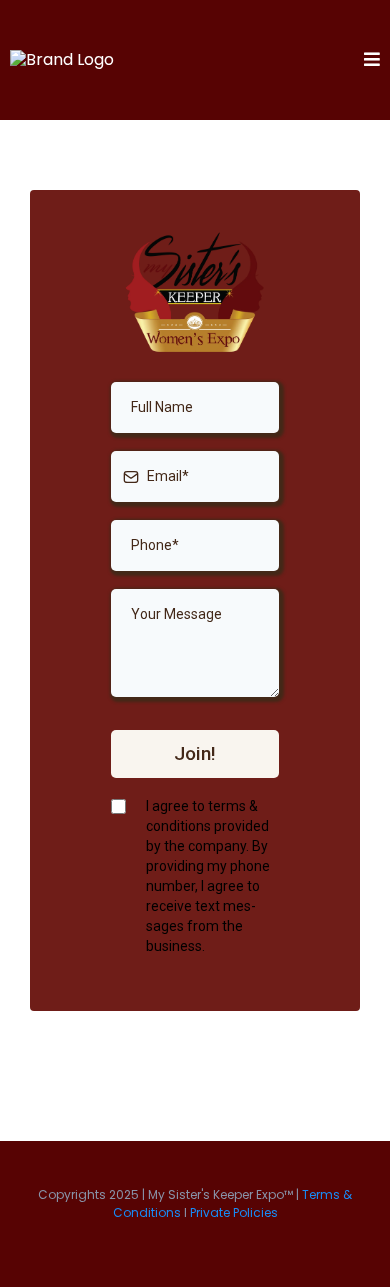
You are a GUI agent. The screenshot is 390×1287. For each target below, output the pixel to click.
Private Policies (234, 1212)
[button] (372, 60)
